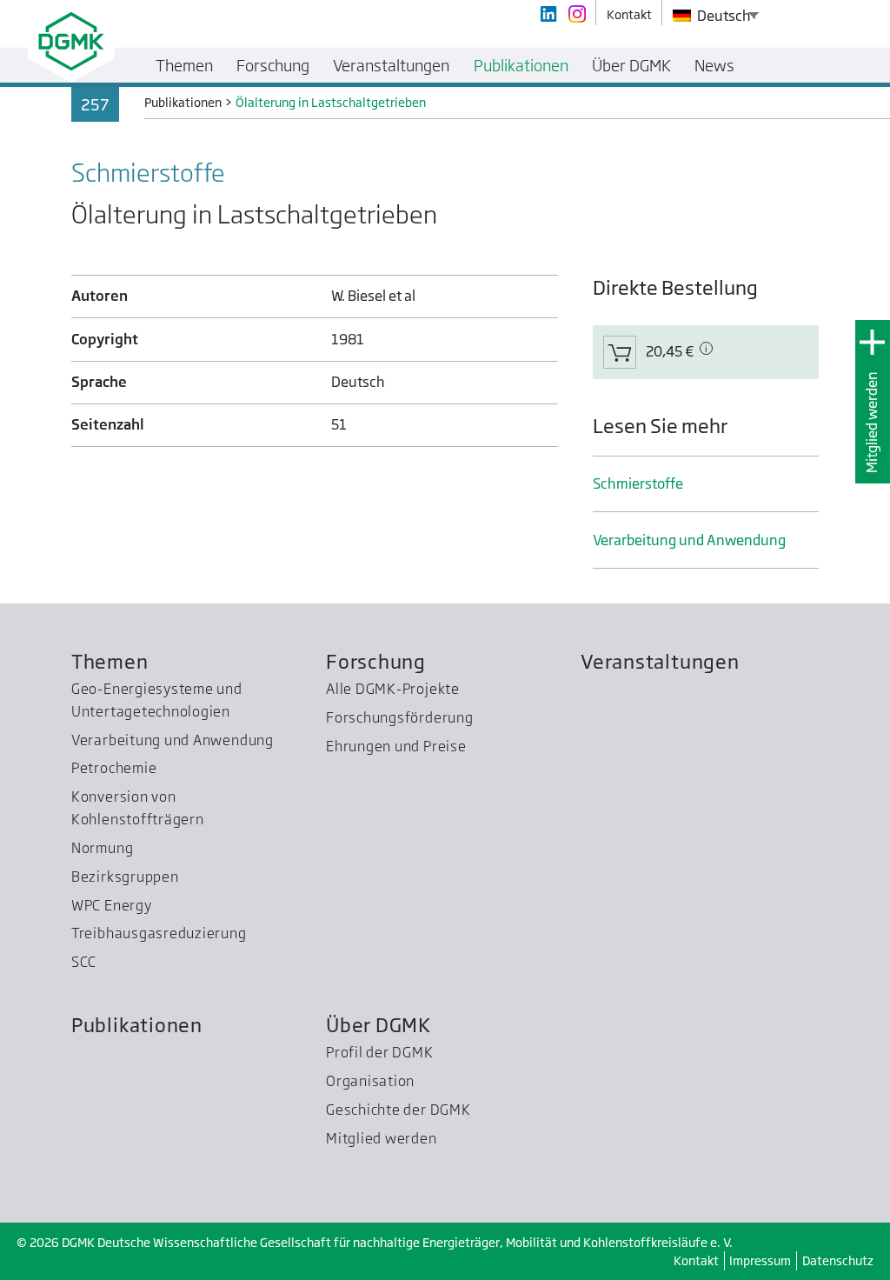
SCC (83, 961)
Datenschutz (837, 1260)
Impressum (760, 1260)
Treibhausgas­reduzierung (159, 933)
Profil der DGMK (380, 1052)
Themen (110, 661)
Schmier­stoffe (638, 483)
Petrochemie (113, 768)
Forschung (376, 661)
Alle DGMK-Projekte (393, 688)
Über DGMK (378, 1025)
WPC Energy (111, 905)
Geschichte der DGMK (398, 1109)
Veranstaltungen (660, 661)
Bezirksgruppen (125, 876)
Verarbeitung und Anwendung (689, 540)
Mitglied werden (871, 422)
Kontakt (696, 1260)
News (714, 65)
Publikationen (137, 1025)
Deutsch (722, 15)
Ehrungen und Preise (396, 746)
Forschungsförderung (400, 717)
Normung (102, 848)
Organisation (370, 1081)
